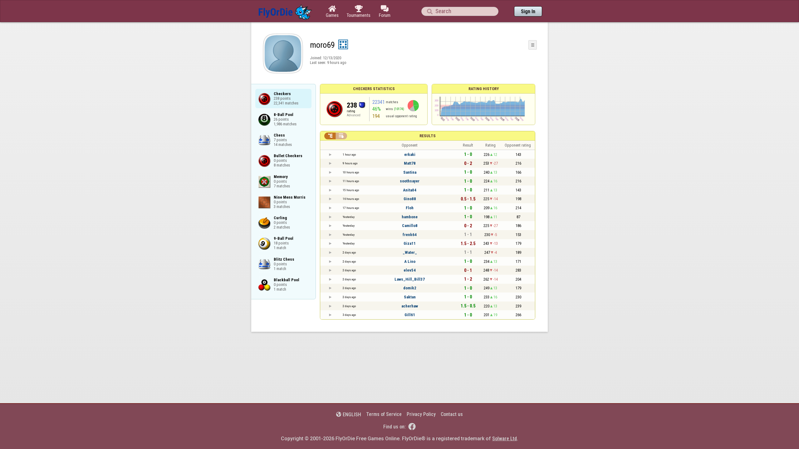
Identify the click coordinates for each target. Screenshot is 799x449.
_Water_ (410, 252)
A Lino (409, 261)
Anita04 (409, 190)
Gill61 (409, 314)
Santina (409, 172)
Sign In (528, 11)
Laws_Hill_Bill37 (410, 279)
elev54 (410, 270)
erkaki (409, 154)
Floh (410, 207)
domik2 (409, 288)
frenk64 (410, 234)
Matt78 (410, 163)
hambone (410, 217)
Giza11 (410, 243)
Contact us (452, 414)
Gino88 (410, 198)
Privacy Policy (421, 414)
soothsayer (409, 181)
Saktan (410, 297)
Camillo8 (410, 225)
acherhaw (409, 306)
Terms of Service (384, 414)
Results (427, 135)
